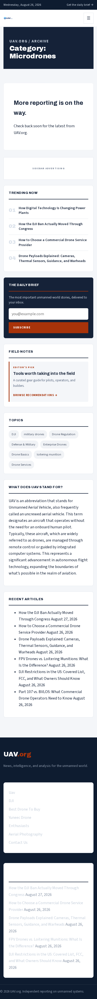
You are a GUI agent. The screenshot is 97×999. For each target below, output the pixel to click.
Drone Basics (20, 454)
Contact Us (18, 842)
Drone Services (21, 464)
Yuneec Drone (20, 817)
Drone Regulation (63, 434)
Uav (12, 792)
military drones (34, 434)
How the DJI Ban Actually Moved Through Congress (51, 227)
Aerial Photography (25, 834)
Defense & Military (23, 444)
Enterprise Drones (54, 444)
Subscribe (21, 327)
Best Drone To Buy (24, 809)
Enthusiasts (19, 826)
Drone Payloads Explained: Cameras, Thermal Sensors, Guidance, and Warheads (52, 259)
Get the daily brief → (80, 4)
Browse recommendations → (35, 395)
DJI (14, 434)
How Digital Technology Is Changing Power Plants (52, 211)
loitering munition (49, 454)
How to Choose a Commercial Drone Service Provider (53, 243)
